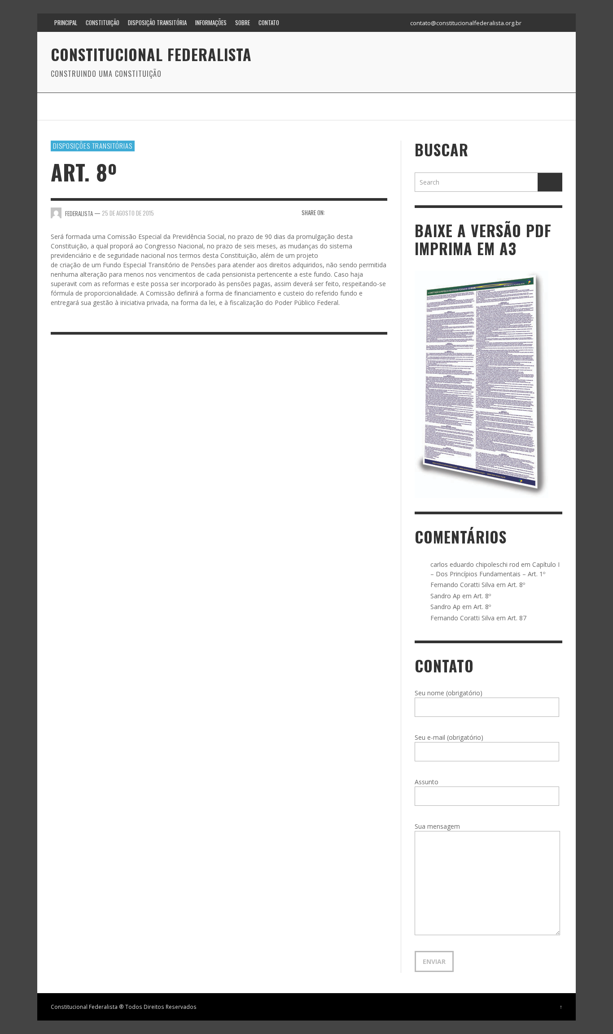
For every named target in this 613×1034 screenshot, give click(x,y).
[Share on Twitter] (350, 212)
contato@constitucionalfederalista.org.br (465, 23)
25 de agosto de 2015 (128, 212)
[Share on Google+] (365, 212)
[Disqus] (219, 465)
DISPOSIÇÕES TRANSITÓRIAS (92, 145)
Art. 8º (516, 584)
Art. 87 (517, 618)
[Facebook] (534, 22)
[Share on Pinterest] (381, 212)
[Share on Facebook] (334, 212)
